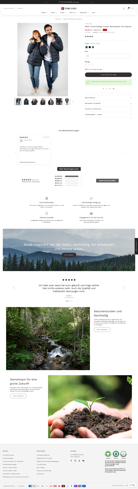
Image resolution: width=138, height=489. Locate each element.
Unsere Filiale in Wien (10, 470)
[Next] (92, 2)
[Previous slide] (15, 152)
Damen (43, 12)
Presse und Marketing (44, 470)
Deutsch (20, 8)
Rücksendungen (8, 458)
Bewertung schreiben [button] (107, 180)
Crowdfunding (41, 464)
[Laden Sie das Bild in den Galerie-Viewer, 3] (34, 101)
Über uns (72, 12)
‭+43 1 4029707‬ (75, 456)
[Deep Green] (93, 47)
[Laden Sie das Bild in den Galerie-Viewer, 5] (51, 101)
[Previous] (46, 2)
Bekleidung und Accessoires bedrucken (16, 477)
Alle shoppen (69, 255)
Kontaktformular (8, 455)
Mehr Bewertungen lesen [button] (69, 169)
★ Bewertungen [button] (136, 246)
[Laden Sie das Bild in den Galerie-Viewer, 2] (26, 101)
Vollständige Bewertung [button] (27, 162)
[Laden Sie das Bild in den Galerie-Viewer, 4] (42, 101)
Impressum (40, 474)
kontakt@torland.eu (77, 454)
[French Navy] (87, 47)
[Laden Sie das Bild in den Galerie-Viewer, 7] (67, 101)
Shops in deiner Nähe (10, 467)
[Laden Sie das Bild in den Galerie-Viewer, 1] (18, 101)
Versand (95, 32)
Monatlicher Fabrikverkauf (11, 474)
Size (86, 51)
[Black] (90, 47)
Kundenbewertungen (9, 464)
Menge (87, 62)
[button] (89, 36)
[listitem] (69, 2)
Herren (53, 12)
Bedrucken (83, 12)
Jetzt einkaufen (102, 329)
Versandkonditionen (43, 455)
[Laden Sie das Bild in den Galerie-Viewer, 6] (59, 101)
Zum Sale (76, 2)
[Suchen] (132, 8)
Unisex (62, 12)
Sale (93, 12)
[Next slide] (122, 152)
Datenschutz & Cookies (44, 458)
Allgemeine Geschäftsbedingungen (48, 461)
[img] (24, 137)
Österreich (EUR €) (9, 8)
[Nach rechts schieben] (73, 101)
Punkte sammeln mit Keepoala (13, 461)
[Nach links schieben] (12, 101)
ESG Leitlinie (41, 467)
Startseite (58, 19)
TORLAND (88, 24)
